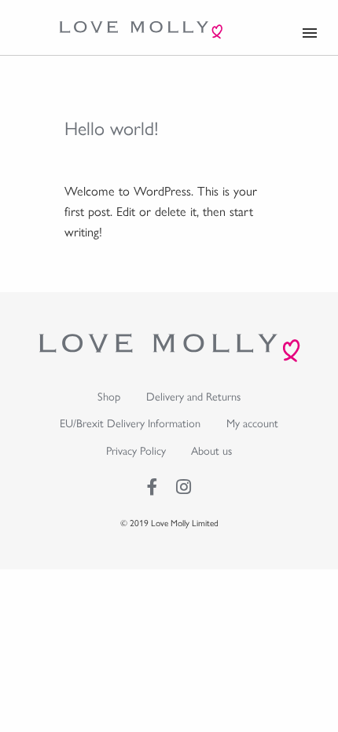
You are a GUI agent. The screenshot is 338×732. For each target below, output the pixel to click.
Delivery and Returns (193, 396)
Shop (108, 396)
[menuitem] (109, 396)
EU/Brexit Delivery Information (130, 422)
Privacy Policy (136, 450)
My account (252, 422)
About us (211, 450)
